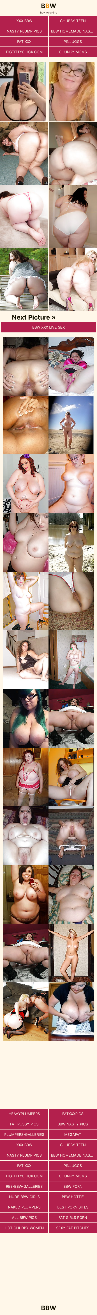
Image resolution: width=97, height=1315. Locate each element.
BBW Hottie (73, 1196)
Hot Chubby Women (24, 1228)
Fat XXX (24, 41)
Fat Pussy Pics (24, 1124)
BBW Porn (72, 1186)
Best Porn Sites (72, 1207)
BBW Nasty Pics (73, 1124)
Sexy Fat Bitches (72, 1228)
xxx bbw (24, 21)
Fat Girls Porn (72, 1217)
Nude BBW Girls (24, 1196)
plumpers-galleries (24, 1134)
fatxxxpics (72, 1113)
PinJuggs (73, 41)
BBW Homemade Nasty (73, 31)
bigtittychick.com (24, 52)
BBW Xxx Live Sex (48, 327)
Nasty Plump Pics (24, 31)
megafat (72, 1134)
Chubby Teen (73, 21)
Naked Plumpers (24, 1207)
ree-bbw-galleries (24, 1186)
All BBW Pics (24, 1217)
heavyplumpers (24, 1113)
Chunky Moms (73, 52)
